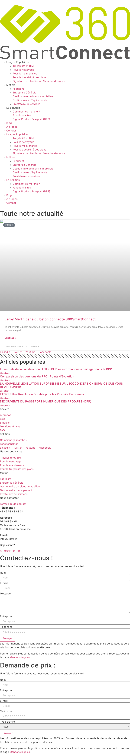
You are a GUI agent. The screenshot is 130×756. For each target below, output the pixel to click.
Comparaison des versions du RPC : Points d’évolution (37, 376)
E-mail (4, 583)
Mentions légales (20, 657)
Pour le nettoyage (23, 69)
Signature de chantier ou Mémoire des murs (39, 81)
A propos (11, 126)
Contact (11, 130)
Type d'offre (7, 721)
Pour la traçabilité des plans (29, 77)
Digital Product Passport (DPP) (31, 119)
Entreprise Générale (24, 92)
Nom (3, 572)
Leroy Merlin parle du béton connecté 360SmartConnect (50, 319)
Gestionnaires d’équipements (30, 100)
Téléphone (6, 626)
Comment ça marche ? (26, 111)
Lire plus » (10, 338)
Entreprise (6, 616)
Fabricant (18, 88)
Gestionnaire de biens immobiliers (33, 96)
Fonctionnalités (22, 115)
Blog (9, 122)
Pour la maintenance (25, 73)
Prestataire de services (26, 103)
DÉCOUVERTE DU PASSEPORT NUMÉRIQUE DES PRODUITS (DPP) (45, 401)
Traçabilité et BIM (23, 65)
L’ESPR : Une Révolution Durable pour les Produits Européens (42, 394)
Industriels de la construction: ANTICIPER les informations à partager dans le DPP (56, 369)
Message (5, 593)
